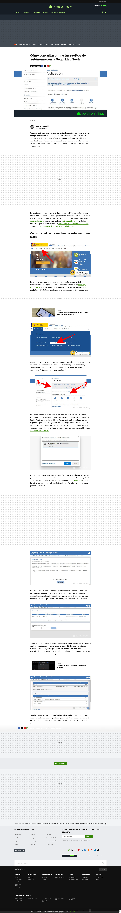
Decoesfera (85, 879)
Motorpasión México (72, 898)
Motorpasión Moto (73, 879)
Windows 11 (50, 844)
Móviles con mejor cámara (72, 823)
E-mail (50, 66)
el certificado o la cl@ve (39, 430)
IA (73, 44)
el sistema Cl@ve (68, 221)
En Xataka (59, 310)
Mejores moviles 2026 (32, 823)
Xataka (17, 877)
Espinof (44, 879)
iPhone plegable (44, 823)
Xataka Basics (60, 7)
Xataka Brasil (18, 900)
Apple (16, 841)
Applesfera (17, 882)
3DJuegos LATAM (32, 898)
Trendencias (85, 877)
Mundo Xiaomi (18, 888)
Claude (61, 823)
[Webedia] (103, 1)
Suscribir (89, 836)
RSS (88, 849)
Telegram (85, 849)
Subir (101, 869)
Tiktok (98, 849)
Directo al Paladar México (60, 898)
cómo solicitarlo (75, 480)
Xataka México (19, 898)
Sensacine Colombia (44, 901)
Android (45, 12)
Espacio (49, 834)
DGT (47, 44)
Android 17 (53, 823)
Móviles (17, 838)
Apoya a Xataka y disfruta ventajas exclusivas (89, 856)
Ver (61, 763)
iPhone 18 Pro (84, 823)
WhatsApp (17, 12)
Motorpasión (72, 877)
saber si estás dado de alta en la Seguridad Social (54, 226)
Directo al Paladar (60, 877)
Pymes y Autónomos (99, 880)
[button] (42, 126)
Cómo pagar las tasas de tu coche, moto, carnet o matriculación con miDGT (73, 313)
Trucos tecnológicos (58, 12)
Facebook (106, 12)
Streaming (18, 834)
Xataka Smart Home (18, 884)
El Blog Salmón (99, 877)
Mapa (78, 44)
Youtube (78, 849)
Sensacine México (46, 898)
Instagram (27, 12)
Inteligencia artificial (52, 841)
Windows (37, 12)
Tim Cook (35, 44)
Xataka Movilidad (51, 838)
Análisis (33, 834)
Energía (33, 838)
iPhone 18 (63, 44)
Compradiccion (86, 882)
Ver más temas (19, 850)
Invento (57, 44)
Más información (72, 911)
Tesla (51, 44)
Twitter (103, 12)
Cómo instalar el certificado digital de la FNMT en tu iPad (72, 666)
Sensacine (44, 877)
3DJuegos (30, 877)
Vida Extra (31, 879)
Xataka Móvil (18, 879)
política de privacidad (84, 840)
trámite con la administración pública (73, 223)
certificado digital (37, 221)
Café (70, 44)
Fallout (41, 44)
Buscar (103, 862)
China (28, 44)
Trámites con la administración (55, 728)
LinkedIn (95, 849)
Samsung (33, 841)
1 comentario (36, 66)
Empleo (33, 844)
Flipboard (48, 66)
